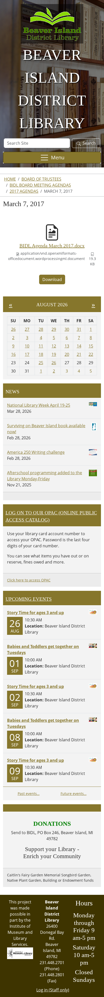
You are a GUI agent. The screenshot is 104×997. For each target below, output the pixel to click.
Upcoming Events (29, 599)
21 (79, 354)
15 (91, 346)
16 (13, 354)
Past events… (29, 793)
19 (53, 354)
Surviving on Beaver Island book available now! (46, 429)
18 (41, 354)
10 (27, 346)
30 (67, 329)
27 (27, 329)
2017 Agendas (24, 191)
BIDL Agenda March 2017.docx (52, 245)
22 (91, 354)
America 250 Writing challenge (36, 452)
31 (79, 329)
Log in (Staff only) (52, 990)
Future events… (74, 793)
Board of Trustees (41, 179)
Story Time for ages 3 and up (35, 612)
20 (67, 354)
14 (79, 346)
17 (27, 354)
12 (53, 346)
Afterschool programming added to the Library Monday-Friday (44, 476)
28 (41, 329)
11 (41, 346)
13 (67, 346)
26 (13, 329)
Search (89, 143)
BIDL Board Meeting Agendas (40, 185)
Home (10, 179)
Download (52, 279)
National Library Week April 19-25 (38, 405)
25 (41, 362)
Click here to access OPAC (28, 580)
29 (53, 329)
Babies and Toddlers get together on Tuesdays (43, 649)
